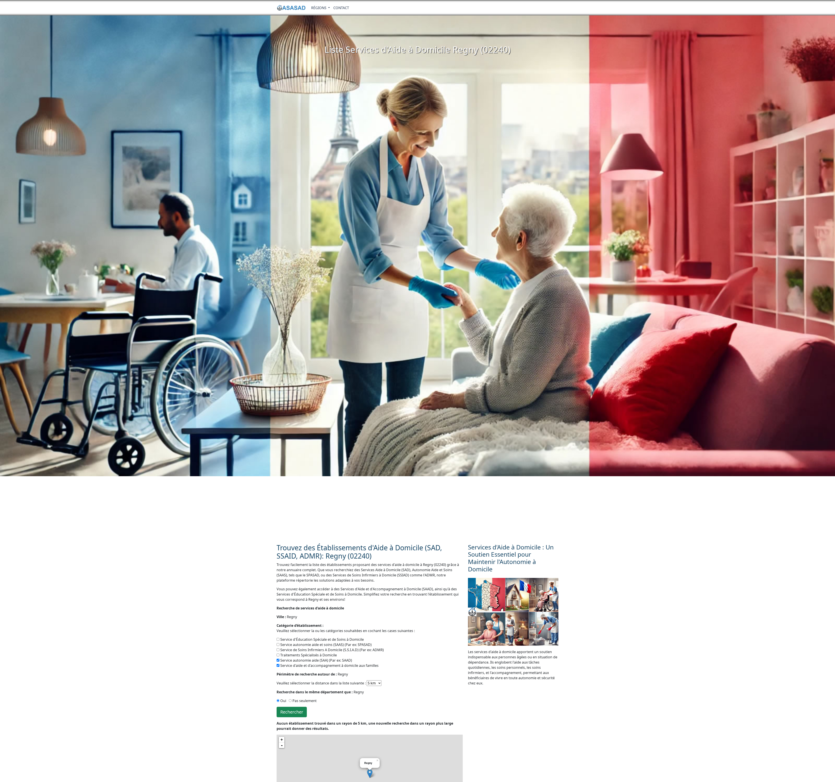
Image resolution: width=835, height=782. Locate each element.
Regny (287, 616)
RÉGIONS (319, 7)
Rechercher (291, 712)
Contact (341, 7)
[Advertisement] (417, 508)
